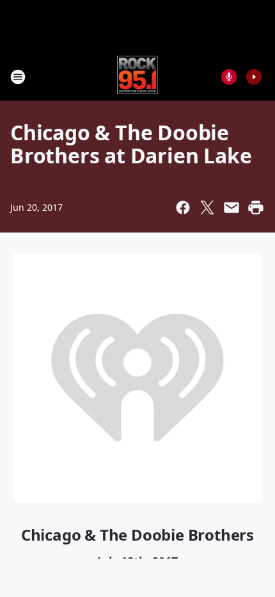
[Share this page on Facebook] (183, 208)
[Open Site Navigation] (18, 77)
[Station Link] (138, 76)
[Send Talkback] (229, 77)
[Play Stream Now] (254, 77)
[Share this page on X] (207, 208)
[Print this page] (256, 208)
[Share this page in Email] (231, 208)
